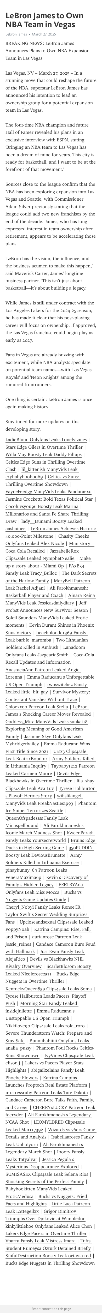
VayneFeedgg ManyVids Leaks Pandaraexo (48, 491)
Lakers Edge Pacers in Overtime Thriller (46, 1233)
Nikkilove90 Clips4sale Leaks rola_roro (45, 1026)
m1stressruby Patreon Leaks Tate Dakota (46, 1092)
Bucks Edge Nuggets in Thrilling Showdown (50, 1263)
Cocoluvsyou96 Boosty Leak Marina (41, 506)
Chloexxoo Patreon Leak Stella (36, 707)
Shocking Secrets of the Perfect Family (44, 1181)
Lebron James (16, 34)
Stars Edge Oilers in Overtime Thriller (44, 447)
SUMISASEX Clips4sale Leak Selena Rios (46, 1174)
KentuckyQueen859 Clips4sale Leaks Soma (48, 989)
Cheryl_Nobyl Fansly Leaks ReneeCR (43, 907)
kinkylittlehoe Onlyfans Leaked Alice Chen (48, 1226)
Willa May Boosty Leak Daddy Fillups (43, 454)
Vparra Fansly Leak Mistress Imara (40, 1241)
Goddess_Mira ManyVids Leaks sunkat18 (46, 721)
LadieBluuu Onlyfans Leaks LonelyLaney (46, 439)
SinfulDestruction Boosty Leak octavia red (48, 1255)
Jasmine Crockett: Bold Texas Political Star (49, 499)
